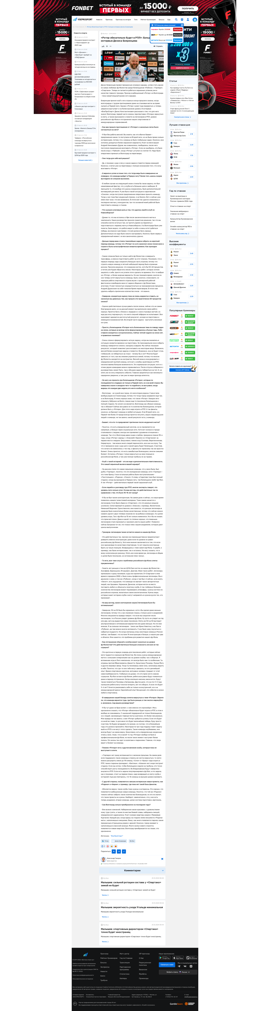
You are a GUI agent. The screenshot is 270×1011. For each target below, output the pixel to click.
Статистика (124, 974)
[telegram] (179, 966)
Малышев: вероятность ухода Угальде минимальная (132, 907)
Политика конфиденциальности (83, 975)
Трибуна (103, 980)
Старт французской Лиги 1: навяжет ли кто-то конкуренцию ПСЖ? (182, 110)
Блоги (102, 976)
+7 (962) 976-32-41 (171, 997)
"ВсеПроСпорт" (116, 836)
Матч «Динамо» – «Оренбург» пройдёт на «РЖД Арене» (83, 54)
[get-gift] (182, 20)
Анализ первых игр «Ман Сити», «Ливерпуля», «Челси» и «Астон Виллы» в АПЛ (182, 99)
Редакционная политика (145, 964)
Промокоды (143, 978)
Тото (135, 20)
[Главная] (73, 26)
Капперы (123, 978)
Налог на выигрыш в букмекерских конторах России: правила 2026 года (181, 198)
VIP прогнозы (144, 954)
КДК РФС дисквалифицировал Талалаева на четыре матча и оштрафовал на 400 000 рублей (85, 79)
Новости (99, 20)
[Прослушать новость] (154, 46)
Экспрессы (104, 967)
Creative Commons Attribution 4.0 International (118, 987)
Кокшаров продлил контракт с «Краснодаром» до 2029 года (85, 42)
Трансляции (125, 963)
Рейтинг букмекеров (148, 20)
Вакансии (143, 970)
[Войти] (188, 19)
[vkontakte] (185, 966)
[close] (182, 25)
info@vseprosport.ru (190, 997)
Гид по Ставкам (126, 958)
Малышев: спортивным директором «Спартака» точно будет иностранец (129, 931)
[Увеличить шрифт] (107, 46)
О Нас (141, 958)
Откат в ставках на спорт (180, 206)
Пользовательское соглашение (83, 979)
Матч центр (124, 954)
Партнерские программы (125, 968)
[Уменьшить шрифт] (110, 46)
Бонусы (161, 20)
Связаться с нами (167, 965)
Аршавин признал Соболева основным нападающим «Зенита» (85, 118)
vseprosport (82, 19)
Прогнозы (109, 20)
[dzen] (191, 966)
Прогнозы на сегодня (123, 20)
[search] (176, 20)
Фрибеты (142, 974)
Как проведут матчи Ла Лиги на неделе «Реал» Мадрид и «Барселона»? (182, 89)
